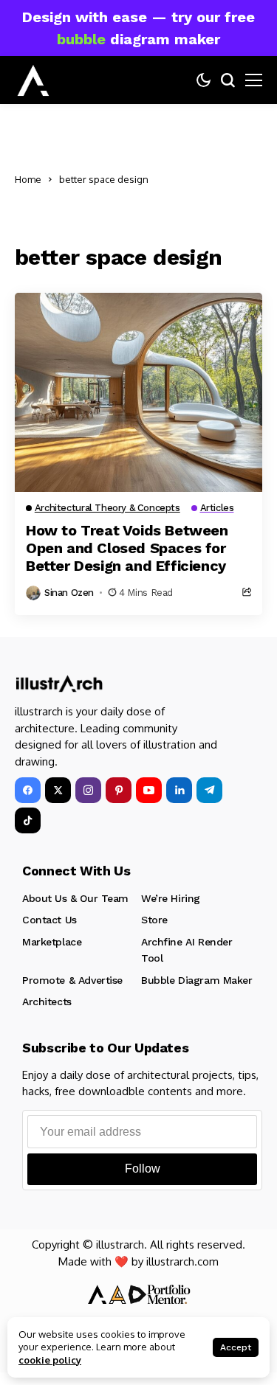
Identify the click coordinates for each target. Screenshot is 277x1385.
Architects (47, 1001)
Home (28, 179)
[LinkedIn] (179, 790)
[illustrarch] (33, 80)
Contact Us (49, 920)
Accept (235, 1347)
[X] (58, 790)
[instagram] (88, 790)
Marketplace (51, 942)
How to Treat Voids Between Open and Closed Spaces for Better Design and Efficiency (127, 548)
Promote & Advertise (72, 980)
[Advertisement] (212, 179)
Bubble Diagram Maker (197, 980)
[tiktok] (28, 820)
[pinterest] (118, 790)
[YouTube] (149, 790)
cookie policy (49, 1360)
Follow (142, 1168)
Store (154, 920)
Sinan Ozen (69, 592)
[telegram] (209, 790)
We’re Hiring (170, 898)
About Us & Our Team (75, 898)
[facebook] (28, 790)
